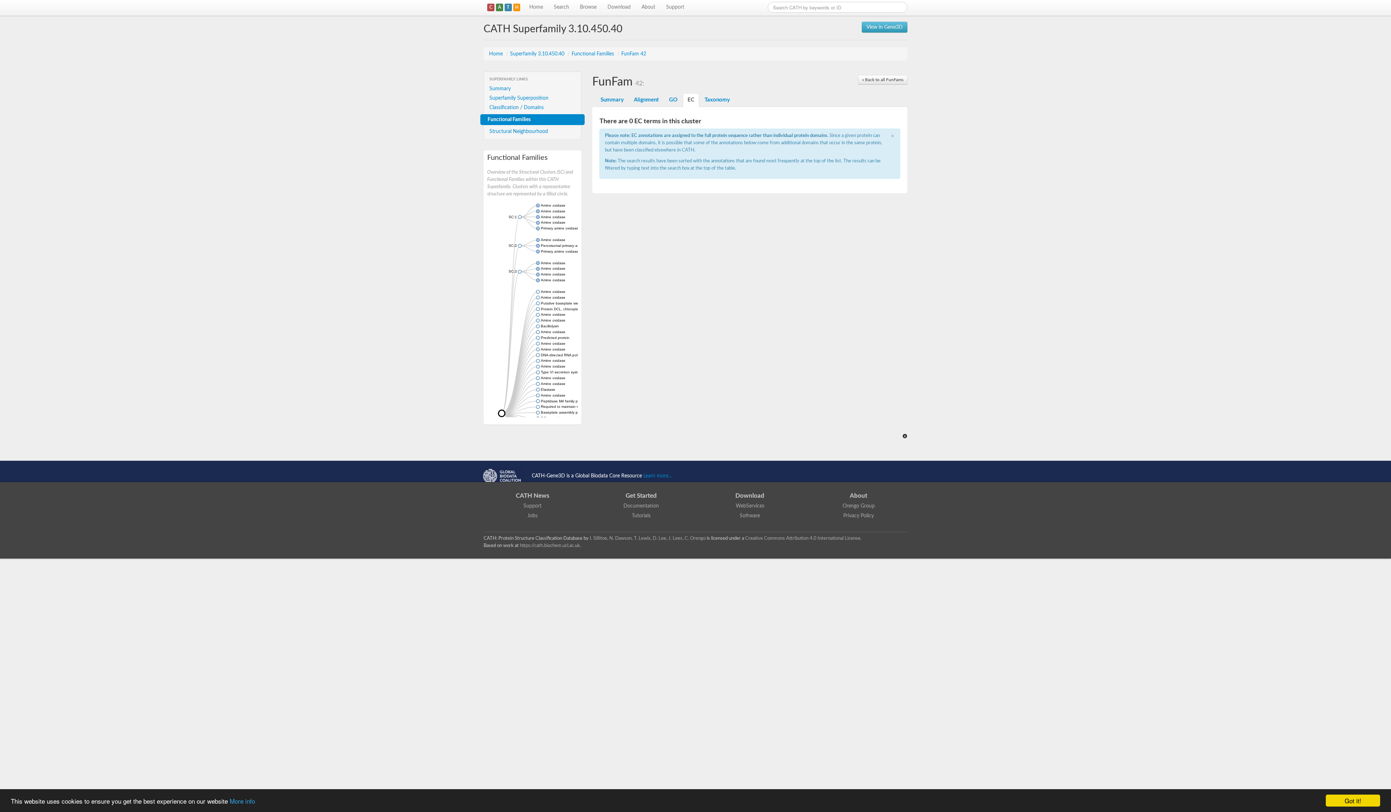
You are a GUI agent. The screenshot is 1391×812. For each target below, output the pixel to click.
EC (691, 100)
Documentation (641, 506)
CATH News (532, 496)
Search (561, 7)
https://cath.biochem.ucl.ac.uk (550, 545)
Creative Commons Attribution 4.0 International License (802, 538)
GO (673, 100)
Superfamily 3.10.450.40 (538, 54)
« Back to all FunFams (882, 80)
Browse (588, 7)
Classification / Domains (516, 107)
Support (675, 7)
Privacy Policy (858, 515)
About (648, 7)
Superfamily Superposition (518, 98)
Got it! (1353, 800)
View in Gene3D (884, 27)
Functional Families (593, 54)
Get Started (641, 496)
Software (750, 515)
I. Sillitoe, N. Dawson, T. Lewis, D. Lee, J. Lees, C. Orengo (648, 538)
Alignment (646, 100)
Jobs (532, 515)
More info (242, 800)
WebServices (750, 506)
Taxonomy (717, 100)
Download (619, 7)
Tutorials (641, 515)
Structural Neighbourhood (518, 131)
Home (536, 7)
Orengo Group (859, 506)
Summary (500, 88)
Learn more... (657, 475)
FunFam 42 (633, 54)
